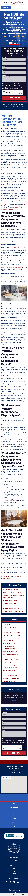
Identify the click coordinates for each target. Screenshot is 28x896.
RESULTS (14, 863)
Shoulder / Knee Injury (10, 667)
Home (4, 104)
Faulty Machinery (8, 646)
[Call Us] (14, 895)
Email (3, 66)
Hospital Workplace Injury (11, 651)
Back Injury (6, 624)
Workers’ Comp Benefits (10, 606)
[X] (14, 882)
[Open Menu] (23, 895)
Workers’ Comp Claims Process (12, 608)
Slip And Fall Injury (9, 670)
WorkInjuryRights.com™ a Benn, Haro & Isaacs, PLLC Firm (15, 889)
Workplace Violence (9, 681)
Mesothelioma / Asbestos (10, 659)
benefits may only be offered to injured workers (13, 267)
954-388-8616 (6, 576)
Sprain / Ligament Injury (10, 673)
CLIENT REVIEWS (14, 865)
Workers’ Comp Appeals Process (12, 603)
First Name (5, 57)
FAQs (14, 871)
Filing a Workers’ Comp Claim (12, 590)
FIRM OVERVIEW (14, 857)
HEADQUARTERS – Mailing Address (14, 766)
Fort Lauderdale (11, 104)
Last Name (5, 61)
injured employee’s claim (9, 236)
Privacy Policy (14, 88)
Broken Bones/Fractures (10, 627)
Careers (14, 874)
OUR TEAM (14, 860)
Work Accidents (8, 598)
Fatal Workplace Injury (10, 643)
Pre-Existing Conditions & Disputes (13, 595)
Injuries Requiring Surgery (11, 654)
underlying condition (17, 432)
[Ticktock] (21, 882)
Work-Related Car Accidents (11, 678)
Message (4, 75)
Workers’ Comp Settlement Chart (13, 611)
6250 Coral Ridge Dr (14, 768)
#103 (14, 770)
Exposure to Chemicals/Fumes (12, 635)
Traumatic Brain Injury (10, 676)
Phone (4, 70)
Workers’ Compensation (10, 600)
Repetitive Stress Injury (10, 665)
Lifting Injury (7, 657)
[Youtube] (17, 882)
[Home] (4, 895)
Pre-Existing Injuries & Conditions (13, 592)
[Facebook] (6, 882)
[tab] (14, 762)
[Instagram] (10, 882)
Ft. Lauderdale (15, 247)
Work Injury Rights (19, 569)
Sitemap (18, 890)
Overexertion (7, 662)
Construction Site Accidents (11, 632)
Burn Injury (6, 630)
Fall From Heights (8, 638)
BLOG (14, 868)
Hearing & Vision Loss (9, 649)
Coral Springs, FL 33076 (14, 772)
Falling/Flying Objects (10, 641)
